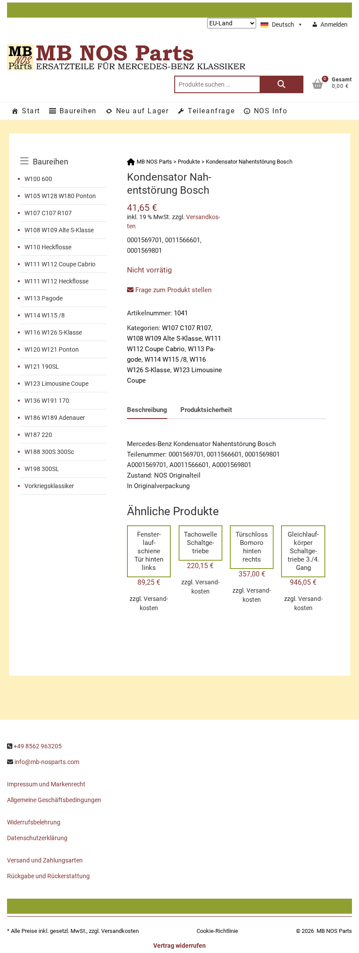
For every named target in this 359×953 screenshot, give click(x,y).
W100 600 (38, 178)
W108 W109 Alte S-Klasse (59, 230)
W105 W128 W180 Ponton (60, 195)
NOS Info (271, 111)
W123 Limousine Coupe (56, 383)
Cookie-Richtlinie (217, 931)
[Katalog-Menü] (63, 151)
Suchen (281, 84)
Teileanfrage (211, 111)
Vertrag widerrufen (179, 945)
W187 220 (38, 434)
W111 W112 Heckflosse (56, 281)
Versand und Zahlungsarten (45, 860)
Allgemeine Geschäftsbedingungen (54, 799)
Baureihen (78, 111)
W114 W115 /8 (45, 315)
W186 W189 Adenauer (55, 417)
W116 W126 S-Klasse (53, 332)
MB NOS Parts (334, 931)
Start (31, 111)
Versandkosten (120, 931)
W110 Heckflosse (48, 247)
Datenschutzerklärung (37, 837)
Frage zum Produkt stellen (172, 290)
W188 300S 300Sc (49, 451)
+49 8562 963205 (38, 746)
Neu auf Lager (142, 111)
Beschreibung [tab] (147, 410)
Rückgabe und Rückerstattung (48, 876)
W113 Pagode (44, 298)
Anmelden (334, 24)
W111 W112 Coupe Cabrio (60, 264)
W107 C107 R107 (48, 212)
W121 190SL (42, 366)
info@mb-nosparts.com (46, 761)
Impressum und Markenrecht (46, 784)
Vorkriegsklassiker (49, 485)
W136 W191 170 (47, 400)
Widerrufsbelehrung (33, 822)
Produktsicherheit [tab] (206, 410)
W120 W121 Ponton (52, 349)
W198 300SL (42, 468)
